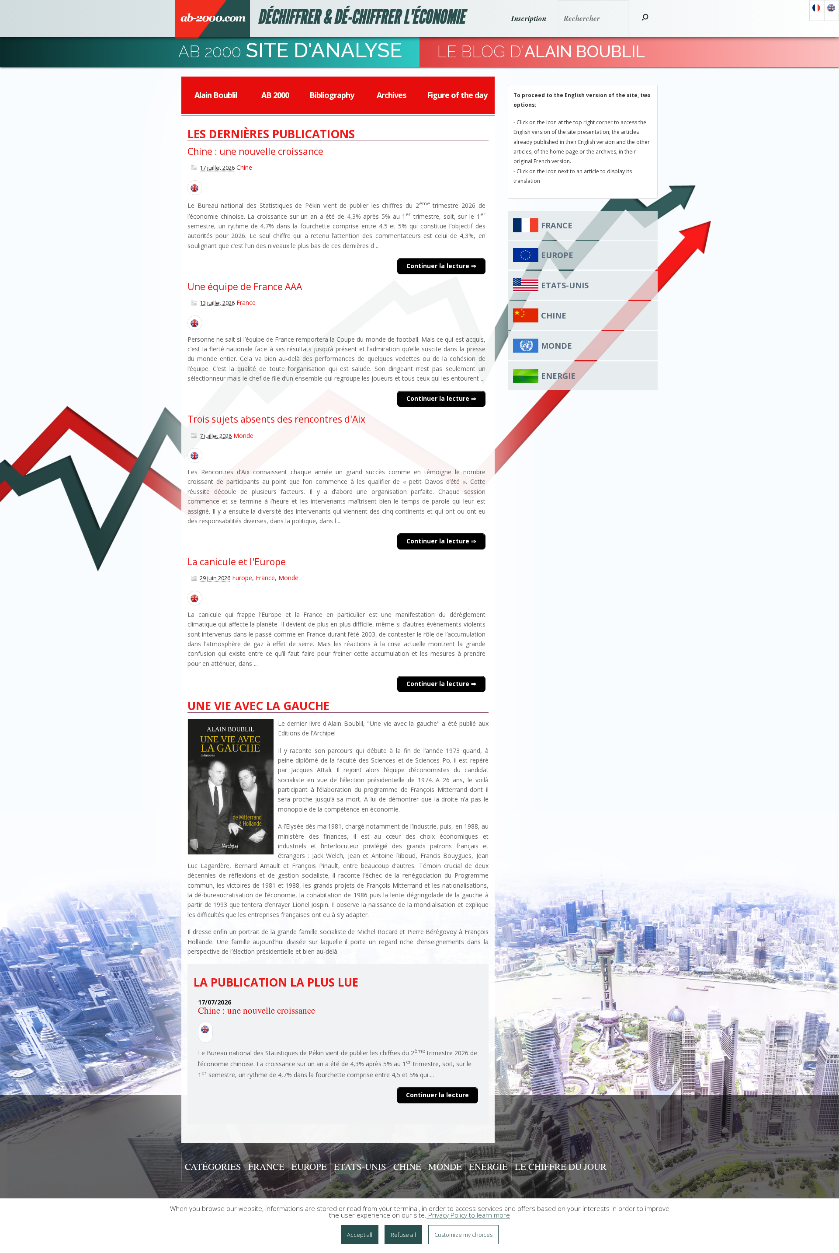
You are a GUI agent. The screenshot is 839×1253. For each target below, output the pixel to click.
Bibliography (331, 95)
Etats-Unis (565, 285)
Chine (244, 167)
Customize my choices (463, 1235)
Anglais (831, 10)
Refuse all (403, 1235)
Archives (391, 95)
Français (816, 10)
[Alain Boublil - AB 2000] (212, 19)
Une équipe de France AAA (244, 286)
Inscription (528, 18)
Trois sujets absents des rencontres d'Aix (276, 419)
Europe (242, 578)
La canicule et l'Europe (236, 562)
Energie (558, 376)
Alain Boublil (215, 95)
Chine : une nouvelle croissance (255, 151)
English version (205, 1032)
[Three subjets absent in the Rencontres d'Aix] (194, 455)
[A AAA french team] (194, 322)
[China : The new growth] (194, 187)
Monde (243, 435)
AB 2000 (275, 95)
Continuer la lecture (438, 266)
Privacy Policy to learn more (468, 1215)
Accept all (359, 1235)
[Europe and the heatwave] (194, 598)
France (246, 302)
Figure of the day (457, 95)
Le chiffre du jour (561, 1166)
